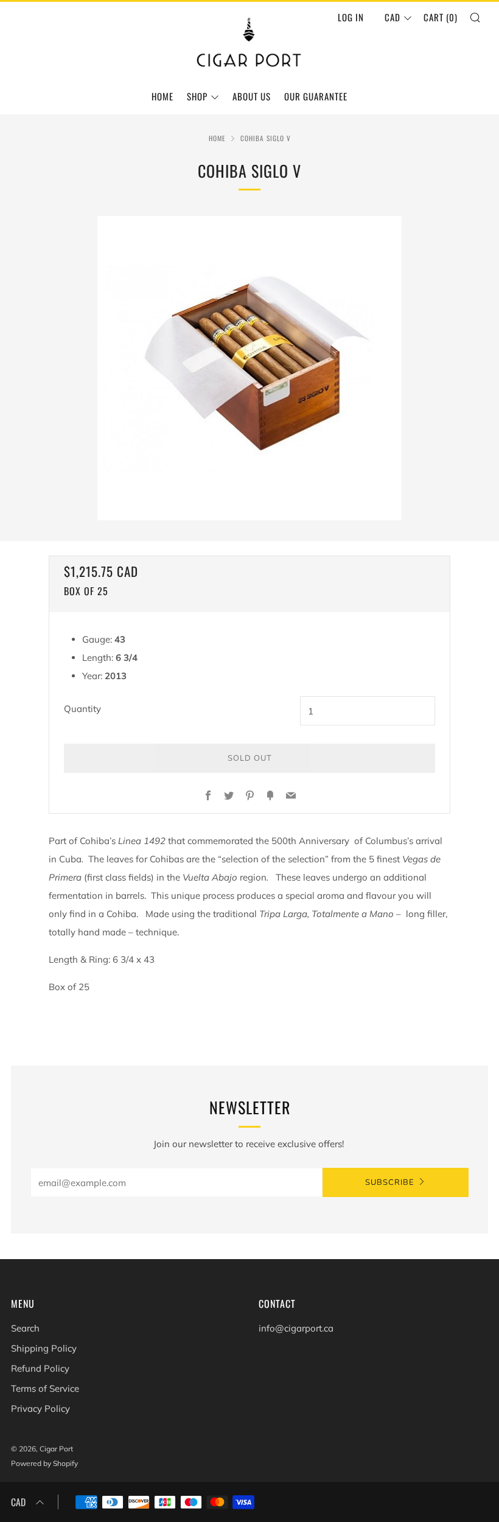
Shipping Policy (44, 1348)
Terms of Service (45, 1388)
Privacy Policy (40, 1408)
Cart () (441, 17)
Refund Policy (40, 1368)
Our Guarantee (315, 96)
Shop (197, 96)
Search (25, 1328)
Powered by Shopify (44, 1463)
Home (162, 96)
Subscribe (389, 1182)
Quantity (82, 708)
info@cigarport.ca (296, 1328)
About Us (251, 96)
